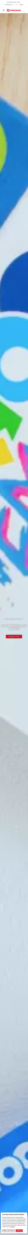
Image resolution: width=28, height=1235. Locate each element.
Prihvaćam (19, 1230)
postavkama (5, 1226)
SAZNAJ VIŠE (14, 636)
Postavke (12, 1230)
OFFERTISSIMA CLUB (13, 2)
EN (22, 4)
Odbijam (5, 1230)
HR (20, 4)
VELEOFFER (8, 4)
